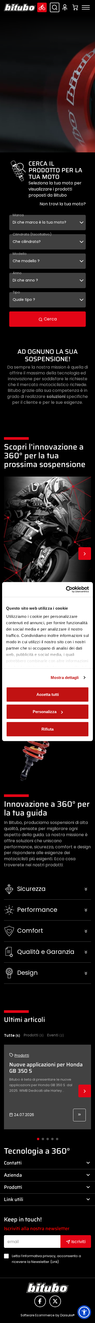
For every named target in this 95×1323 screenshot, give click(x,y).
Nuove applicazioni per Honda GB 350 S (46, 1068)
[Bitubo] (20, 7)
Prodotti (34, 1035)
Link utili (13, 1199)
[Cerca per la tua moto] (42, 7)
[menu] (86, 7)
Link (55, 1262)
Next (84, 553)
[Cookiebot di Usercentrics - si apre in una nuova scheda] (67, 589)
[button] (47, 889)
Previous (10, 553)
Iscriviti (78, 1241)
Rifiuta (47, 729)
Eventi (55, 1035)
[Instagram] (55, 1301)
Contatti (13, 1163)
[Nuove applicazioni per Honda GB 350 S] (79, 1115)
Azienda (13, 1175)
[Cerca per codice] (54, 7)
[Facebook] (40, 1301)
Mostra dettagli (65, 677)
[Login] (66, 7)
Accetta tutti (47, 694)
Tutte (12, 1035)
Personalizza (44, 711)
